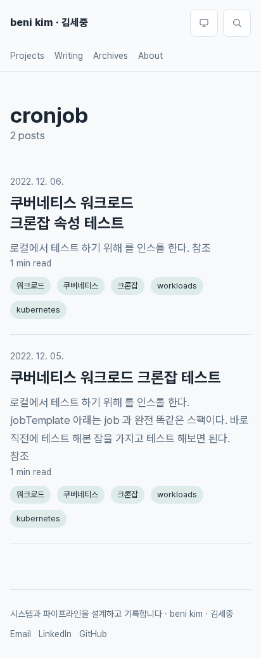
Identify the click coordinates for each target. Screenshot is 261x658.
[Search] (237, 23)
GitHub (93, 634)
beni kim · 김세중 (49, 22)
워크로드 (30, 285)
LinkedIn (55, 634)
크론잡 (127, 285)
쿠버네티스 (80, 285)
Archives (110, 56)
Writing (68, 56)
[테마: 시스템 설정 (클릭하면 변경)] (204, 23)
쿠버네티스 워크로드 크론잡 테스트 (115, 377)
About (150, 56)
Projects (27, 56)
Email (20, 634)
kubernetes (38, 309)
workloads (177, 285)
